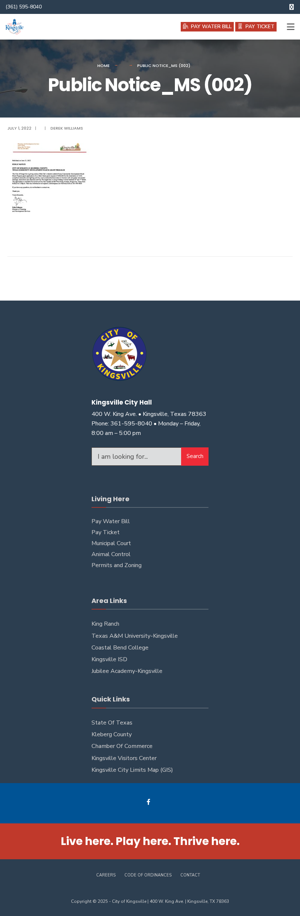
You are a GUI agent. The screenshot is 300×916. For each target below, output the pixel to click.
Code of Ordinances (148, 875)
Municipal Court (111, 543)
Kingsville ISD (109, 659)
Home (103, 65)
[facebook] (292, 7)
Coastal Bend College (120, 648)
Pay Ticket (105, 532)
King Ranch (105, 624)
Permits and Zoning (116, 565)
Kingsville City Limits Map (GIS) (132, 770)
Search (195, 456)
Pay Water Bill (110, 521)
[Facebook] (149, 801)
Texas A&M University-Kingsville (134, 636)
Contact (190, 875)
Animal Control (111, 554)
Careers (106, 875)
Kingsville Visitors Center (124, 758)
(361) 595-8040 (23, 6)
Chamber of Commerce (122, 746)
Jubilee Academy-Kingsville (126, 671)
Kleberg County (111, 734)
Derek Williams (66, 128)
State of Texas (111, 723)
